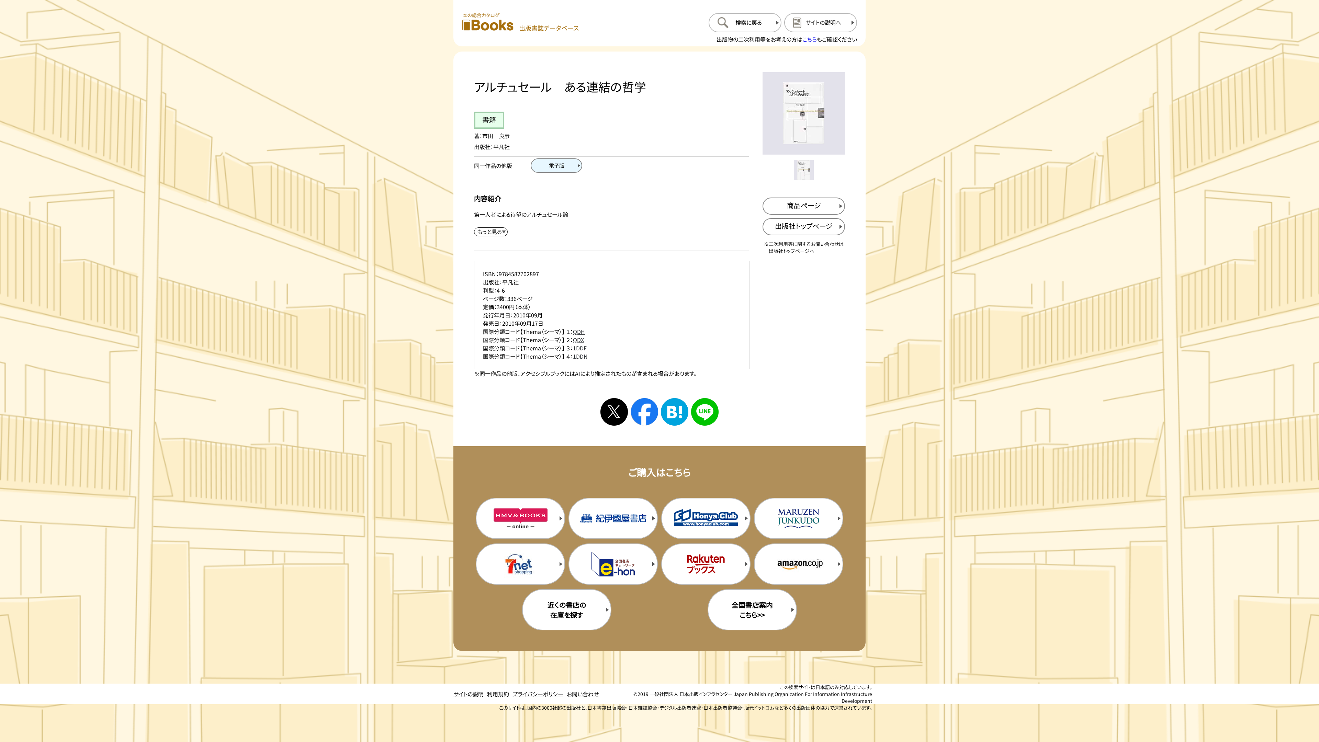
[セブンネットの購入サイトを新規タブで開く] (520, 564)
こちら (809, 39)
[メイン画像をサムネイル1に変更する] (804, 170)
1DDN (580, 356)
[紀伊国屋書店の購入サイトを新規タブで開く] (613, 518)
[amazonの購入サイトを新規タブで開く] (798, 564)
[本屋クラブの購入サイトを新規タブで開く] (706, 518)
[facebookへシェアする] (644, 412)
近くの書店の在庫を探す (567, 610)
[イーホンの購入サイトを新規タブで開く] (613, 564)
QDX (578, 340)
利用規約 (498, 694)
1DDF (580, 348)
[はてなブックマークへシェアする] (674, 412)
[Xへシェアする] (614, 412)
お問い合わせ (583, 694)
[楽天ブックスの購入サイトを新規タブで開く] (706, 564)
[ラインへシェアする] (705, 412)
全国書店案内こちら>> (752, 610)
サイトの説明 (468, 694)
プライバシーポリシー (537, 694)
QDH (579, 331)
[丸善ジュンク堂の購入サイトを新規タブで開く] (798, 518)
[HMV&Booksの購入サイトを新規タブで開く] (520, 518)
